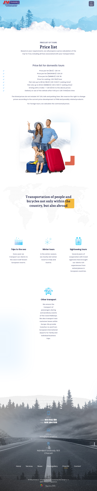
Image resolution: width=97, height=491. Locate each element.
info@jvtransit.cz (48, 436)
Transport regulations (50, 482)
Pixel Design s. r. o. (64, 479)
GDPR (41, 482)
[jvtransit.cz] (11, 4)
